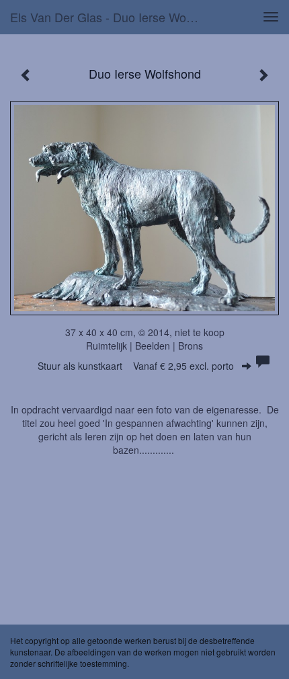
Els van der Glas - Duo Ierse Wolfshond (110, 17)
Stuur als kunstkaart (136, 365)
